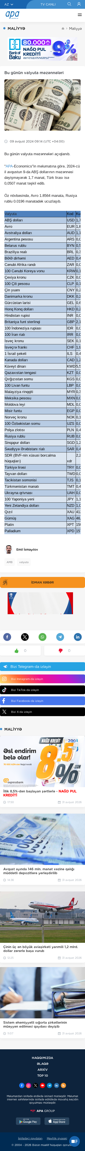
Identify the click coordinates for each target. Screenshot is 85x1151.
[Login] (79, 4)
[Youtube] (42, 1086)
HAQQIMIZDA (42, 1058)
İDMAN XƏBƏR (42, 582)
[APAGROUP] (42, 1111)
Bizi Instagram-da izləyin (27, 679)
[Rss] (63, 1086)
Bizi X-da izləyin (21, 711)
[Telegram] (49, 1086)
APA (9, 166)
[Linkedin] (56, 1086)
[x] (35, 1086)
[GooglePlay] (28, 1121)
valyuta (24, 562)
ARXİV (42, 1069)
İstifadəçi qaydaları (30, 1138)
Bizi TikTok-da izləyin (25, 690)
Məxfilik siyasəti (57, 1138)
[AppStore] (56, 1121)
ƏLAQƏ (42, 1064)
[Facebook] (21, 1086)
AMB (10, 562)
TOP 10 (42, 1075)
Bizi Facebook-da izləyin (27, 701)
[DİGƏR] (79, 15)
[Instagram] (28, 1086)
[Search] (69, 4)
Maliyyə (75, 29)
